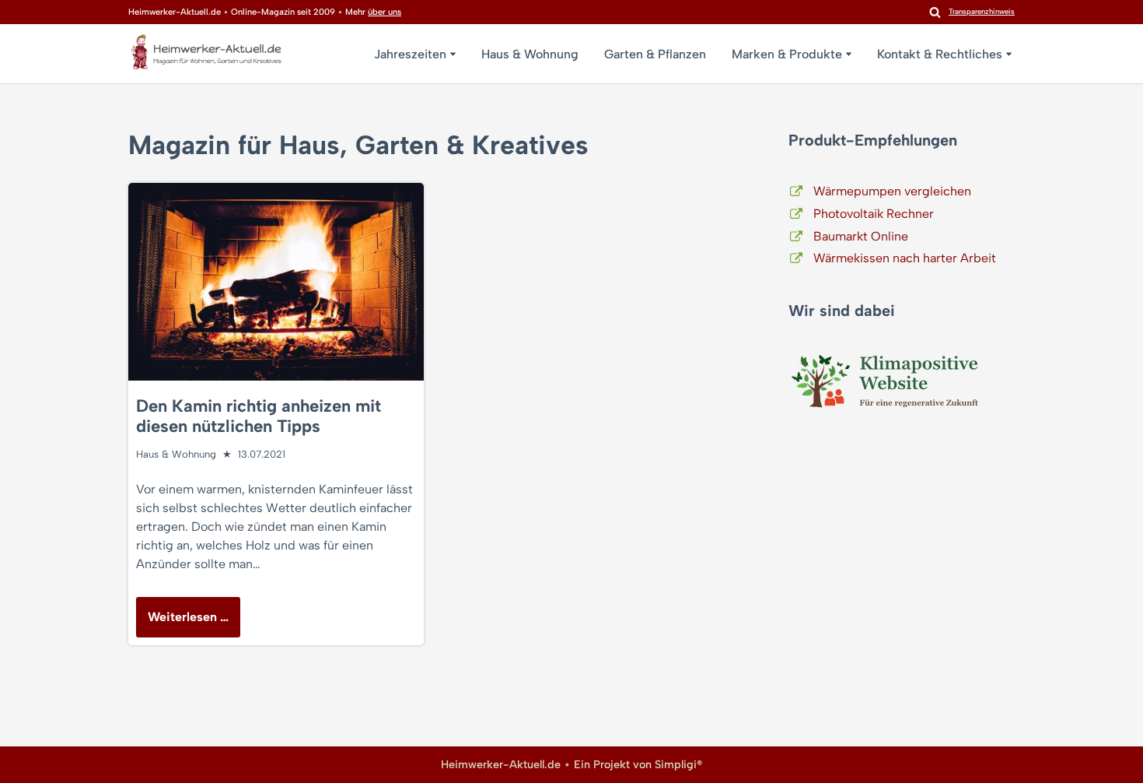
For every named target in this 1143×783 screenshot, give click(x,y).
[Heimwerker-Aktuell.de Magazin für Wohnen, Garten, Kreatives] (206, 55)
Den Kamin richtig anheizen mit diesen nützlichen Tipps (258, 416)
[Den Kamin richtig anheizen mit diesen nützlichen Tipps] (276, 281)
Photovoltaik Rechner (873, 213)
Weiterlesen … (182, 623)
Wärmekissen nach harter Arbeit (904, 258)
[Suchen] (935, 12)
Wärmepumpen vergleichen (892, 191)
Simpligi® (678, 764)
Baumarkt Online (860, 236)
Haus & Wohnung (529, 54)
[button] (453, 54)
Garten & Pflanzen (655, 54)
